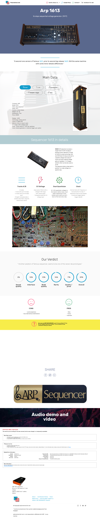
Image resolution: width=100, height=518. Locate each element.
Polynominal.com (15, 2)
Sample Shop (67, 2)
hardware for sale (89, 2)
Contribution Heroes (42, 496)
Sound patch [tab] (53, 87)
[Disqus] (50, 349)
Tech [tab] (26, 87)
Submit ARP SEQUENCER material (41, 500)
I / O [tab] (39, 87)
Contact (77, 2)
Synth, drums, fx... (54, 2)
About (33, 496)
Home (52, 496)
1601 (41, 61)
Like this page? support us (46, 498)
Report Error (35, 498)
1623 (66, 61)
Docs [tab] (50, 92)
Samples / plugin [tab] (34, 92)
